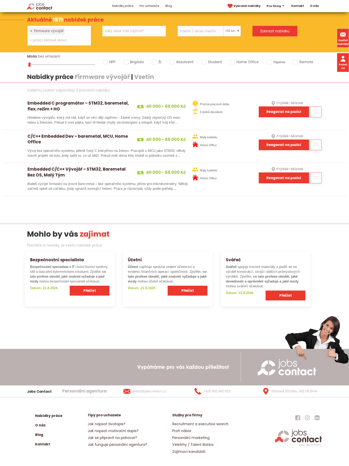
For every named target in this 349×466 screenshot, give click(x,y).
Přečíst (89, 290)
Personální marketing (191, 437)
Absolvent (184, 62)
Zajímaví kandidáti (188, 451)
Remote (306, 62)
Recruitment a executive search (200, 424)
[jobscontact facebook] (298, 418)
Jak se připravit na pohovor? (112, 437)
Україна (279, 62)
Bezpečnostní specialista (57, 260)
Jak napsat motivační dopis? (113, 430)
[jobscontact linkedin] (317, 418)
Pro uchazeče (149, 6)
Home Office (248, 62)
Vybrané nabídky (247, 6)
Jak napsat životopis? (106, 424)
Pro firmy (274, 6)
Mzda (32, 56)
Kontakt (297, 6)
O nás (314, 6)
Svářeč (233, 260)
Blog (168, 6)
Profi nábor (181, 430)
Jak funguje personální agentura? (117, 444)
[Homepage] (39, 6)
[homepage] (298, 446)
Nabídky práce (123, 6)
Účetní (135, 260)
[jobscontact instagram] (307, 418)
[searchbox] (56, 40)
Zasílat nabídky (343, 42)
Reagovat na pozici (283, 111)
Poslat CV (343, 66)
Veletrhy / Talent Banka (192, 444)
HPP (112, 62)
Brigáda (137, 62)
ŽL (160, 62)
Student (215, 62)
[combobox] (59, 35)
